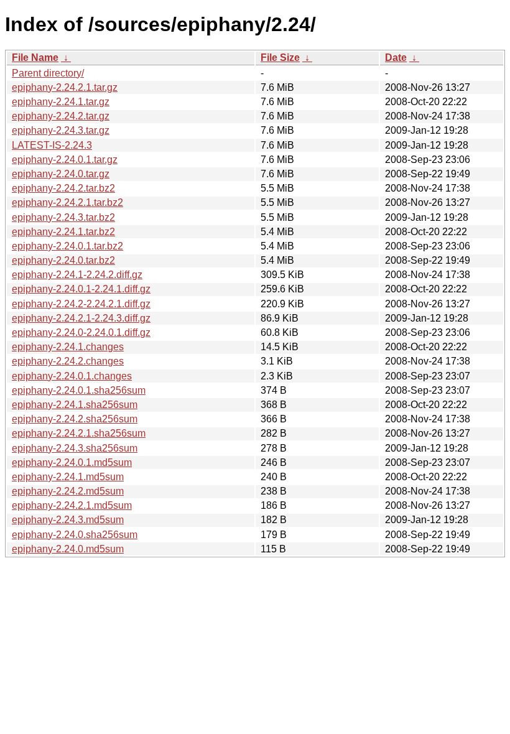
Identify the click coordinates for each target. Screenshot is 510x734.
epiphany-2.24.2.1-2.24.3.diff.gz (81, 318)
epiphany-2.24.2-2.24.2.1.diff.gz (81, 304)
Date (396, 57)
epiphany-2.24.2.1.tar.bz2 (67, 202)
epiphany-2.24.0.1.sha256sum (79, 390)
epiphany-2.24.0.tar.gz (60, 174)
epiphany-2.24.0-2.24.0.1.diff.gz (81, 332)
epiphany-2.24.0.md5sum (68, 549)
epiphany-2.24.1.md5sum (68, 477)
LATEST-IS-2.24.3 (52, 145)
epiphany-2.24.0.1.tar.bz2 (67, 246)
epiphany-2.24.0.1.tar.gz (65, 159)
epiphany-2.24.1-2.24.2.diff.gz (77, 274)
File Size (280, 57)
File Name (35, 57)
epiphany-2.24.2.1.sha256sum (79, 433)
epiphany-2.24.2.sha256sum (74, 419)
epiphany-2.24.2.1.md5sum (72, 505)
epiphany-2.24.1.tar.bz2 (63, 231)
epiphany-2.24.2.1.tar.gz (65, 87)
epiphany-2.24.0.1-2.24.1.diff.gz (81, 289)
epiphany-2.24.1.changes (68, 346)
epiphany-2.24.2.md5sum (68, 491)
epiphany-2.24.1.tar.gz (60, 101)
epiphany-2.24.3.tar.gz (60, 130)
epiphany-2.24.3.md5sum (68, 519)
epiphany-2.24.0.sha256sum (74, 534)
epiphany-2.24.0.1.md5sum (72, 462)
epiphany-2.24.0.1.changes (72, 376)
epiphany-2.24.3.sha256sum (74, 448)
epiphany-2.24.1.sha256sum (74, 404)
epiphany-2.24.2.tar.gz (60, 116)
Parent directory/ (48, 73)
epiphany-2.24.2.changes (68, 361)
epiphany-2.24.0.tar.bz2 (63, 260)
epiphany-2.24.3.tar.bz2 (63, 217)
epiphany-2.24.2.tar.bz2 (63, 188)
